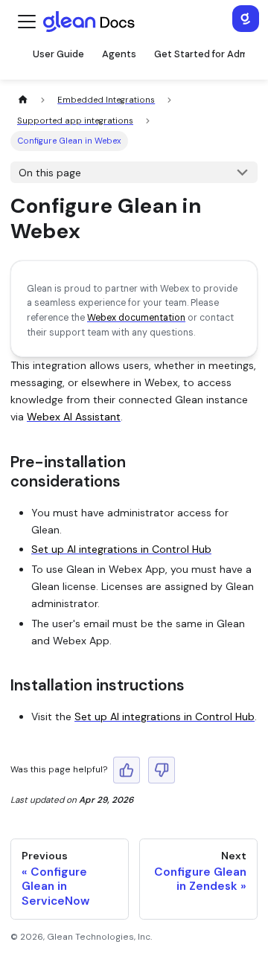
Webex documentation (136, 318)
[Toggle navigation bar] (27, 21)
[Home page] (22, 100)
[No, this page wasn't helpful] (161, 770)
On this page (50, 172)
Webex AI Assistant (74, 416)
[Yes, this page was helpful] (126, 770)
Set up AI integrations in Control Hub (121, 549)
